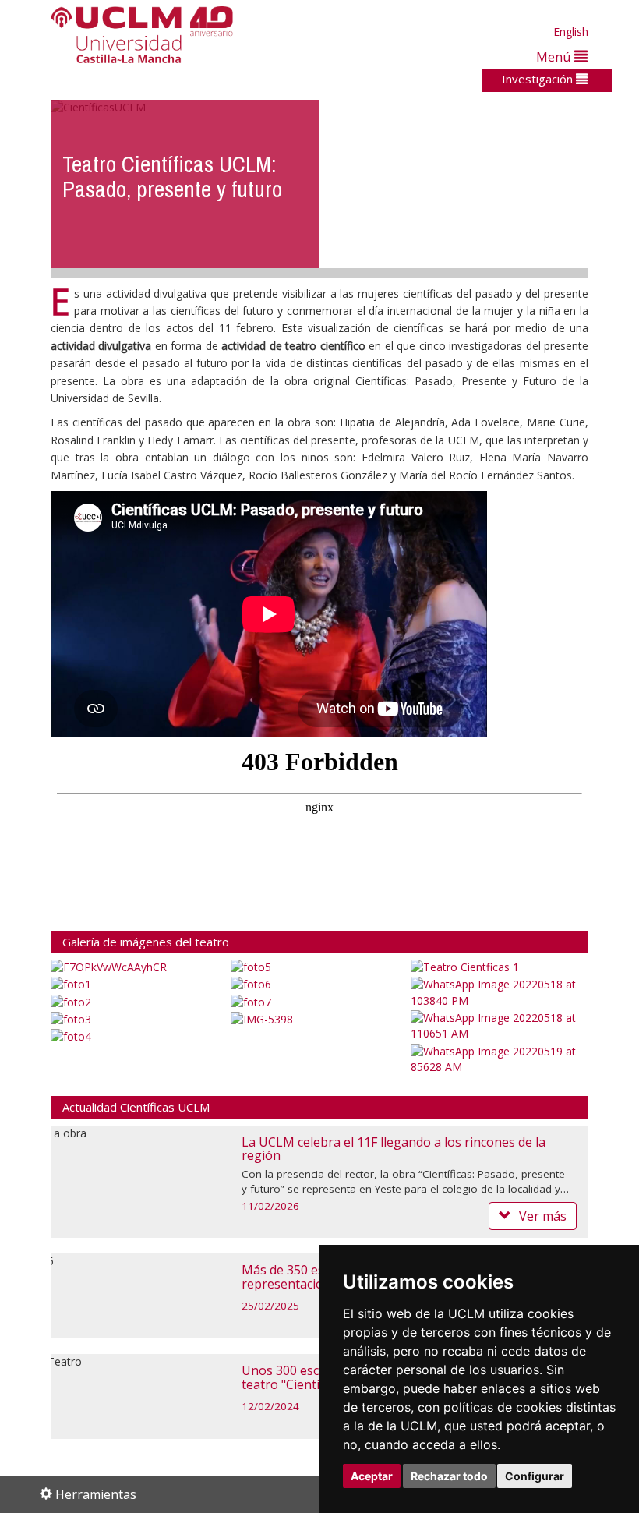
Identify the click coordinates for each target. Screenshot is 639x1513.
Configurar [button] (534, 1476)
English (570, 31)
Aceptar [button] (372, 1476)
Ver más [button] (543, 1216)
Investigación (539, 79)
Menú (555, 56)
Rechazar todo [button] (449, 1476)
